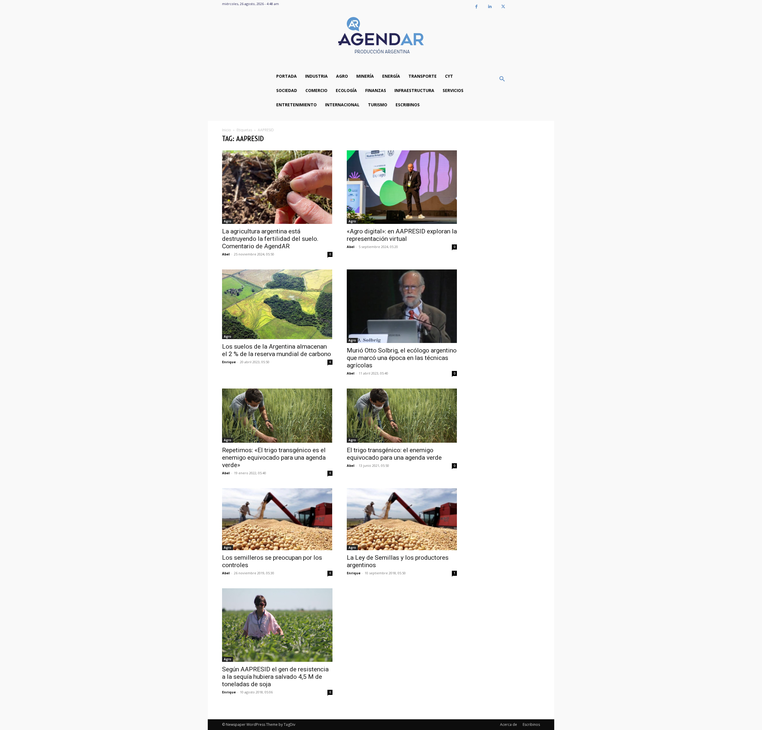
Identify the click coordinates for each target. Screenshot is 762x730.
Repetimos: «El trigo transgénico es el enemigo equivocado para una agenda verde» (274, 458)
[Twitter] (503, 6)
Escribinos (531, 724)
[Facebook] (476, 6)
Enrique (229, 362)
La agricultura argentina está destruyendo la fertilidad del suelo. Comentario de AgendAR (270, 239)
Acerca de (508, 724)
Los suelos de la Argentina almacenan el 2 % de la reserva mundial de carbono (276, 350)
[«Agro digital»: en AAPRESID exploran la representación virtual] (402, 187)
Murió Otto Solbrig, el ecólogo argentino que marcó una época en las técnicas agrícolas (402, 358)
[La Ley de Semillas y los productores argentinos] (402, 519)
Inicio (226, 129)
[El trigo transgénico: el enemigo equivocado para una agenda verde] (402, 416)
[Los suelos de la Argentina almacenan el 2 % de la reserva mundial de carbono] (277, 304)
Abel (226, 254)
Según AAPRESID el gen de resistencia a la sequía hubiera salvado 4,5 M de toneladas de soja (275, 677)
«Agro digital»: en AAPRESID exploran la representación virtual (402, 235)
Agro (227, 221)
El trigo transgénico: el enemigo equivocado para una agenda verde (394, 454)
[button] (502, 79)
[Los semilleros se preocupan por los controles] (277, 519)
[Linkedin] (490, 6)
